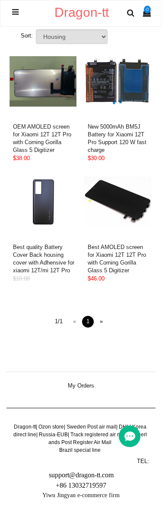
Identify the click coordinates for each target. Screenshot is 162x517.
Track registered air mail (98, 435)
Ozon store (51, 427)
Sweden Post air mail (91, 427)
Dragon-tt (25, 427)
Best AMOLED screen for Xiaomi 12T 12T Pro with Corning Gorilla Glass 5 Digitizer (117, 259)
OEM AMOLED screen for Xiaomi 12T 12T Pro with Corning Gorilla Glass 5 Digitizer (42, 138)
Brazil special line (80, 450)
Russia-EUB (53, 435)
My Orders (81, 386)
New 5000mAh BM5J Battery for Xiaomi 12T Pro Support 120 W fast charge (117, 138)
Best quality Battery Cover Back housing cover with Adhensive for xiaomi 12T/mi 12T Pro (43, 259)
